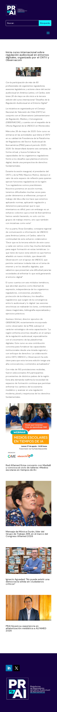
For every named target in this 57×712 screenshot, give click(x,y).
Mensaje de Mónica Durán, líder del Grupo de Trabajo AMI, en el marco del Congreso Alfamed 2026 (27, 534)
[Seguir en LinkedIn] (9, 668)
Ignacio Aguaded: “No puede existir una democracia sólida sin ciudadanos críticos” (27, 581)
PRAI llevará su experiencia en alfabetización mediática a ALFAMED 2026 (26, 628)
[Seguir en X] (16, 668)
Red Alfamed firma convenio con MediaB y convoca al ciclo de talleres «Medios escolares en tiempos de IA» (28, 467)
